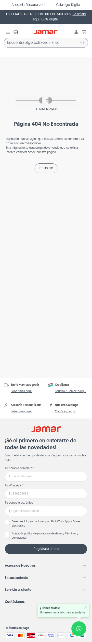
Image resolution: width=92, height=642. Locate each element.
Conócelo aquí (65, 411)
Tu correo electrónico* (19, 502)
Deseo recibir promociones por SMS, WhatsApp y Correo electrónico (46, 523)
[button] (84, 32)
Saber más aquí (21, 391)
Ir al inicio (46, 168)
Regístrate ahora (46, 549)
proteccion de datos (49, 533)
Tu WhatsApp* (14, 485)
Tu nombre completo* (19, 468)
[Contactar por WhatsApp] (78, 628)
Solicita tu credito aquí (71, 391)
